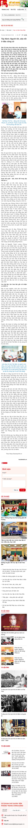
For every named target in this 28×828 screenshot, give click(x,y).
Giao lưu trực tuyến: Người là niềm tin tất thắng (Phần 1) (19, 660)
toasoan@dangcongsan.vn (16, 824)
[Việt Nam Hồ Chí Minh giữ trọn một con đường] (14, 622)
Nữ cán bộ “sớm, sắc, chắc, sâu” (11, 584)
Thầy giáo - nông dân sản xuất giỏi (12, 597)
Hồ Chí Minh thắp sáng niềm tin (19, 638)
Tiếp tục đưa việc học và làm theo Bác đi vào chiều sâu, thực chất (13, 541)
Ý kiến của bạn (7, 479)
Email (4, 472)
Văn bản (8, 30)
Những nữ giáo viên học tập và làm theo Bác (13, 563)
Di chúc (2, 30)
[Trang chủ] (14, 3)
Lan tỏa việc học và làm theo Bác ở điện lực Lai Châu (14, 580)
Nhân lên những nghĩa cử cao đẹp (12, 576)
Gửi (23, 490)
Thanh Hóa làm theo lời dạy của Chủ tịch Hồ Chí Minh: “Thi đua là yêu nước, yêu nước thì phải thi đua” (14, 571)
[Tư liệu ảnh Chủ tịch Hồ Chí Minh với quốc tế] (14, 703)
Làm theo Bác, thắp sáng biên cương (13, 587)
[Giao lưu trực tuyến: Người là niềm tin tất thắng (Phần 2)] (7, 651)
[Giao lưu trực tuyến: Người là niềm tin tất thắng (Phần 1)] (7, 661)
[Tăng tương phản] (24, 35)
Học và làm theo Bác (19, 30)
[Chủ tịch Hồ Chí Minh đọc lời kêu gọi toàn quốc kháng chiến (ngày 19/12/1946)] (6, 764)
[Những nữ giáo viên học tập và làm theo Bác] (14, 552)
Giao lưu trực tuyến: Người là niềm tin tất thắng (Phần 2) (19, 650)
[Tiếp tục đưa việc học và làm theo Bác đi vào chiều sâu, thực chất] (14, 530)
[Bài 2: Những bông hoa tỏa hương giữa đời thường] (14, 508)
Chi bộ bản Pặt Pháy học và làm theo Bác (13, 606)
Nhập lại (16, 490)
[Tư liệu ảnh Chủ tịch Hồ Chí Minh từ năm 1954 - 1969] (14, 728)
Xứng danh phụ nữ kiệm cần (10, 591)
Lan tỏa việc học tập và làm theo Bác (13, 594)
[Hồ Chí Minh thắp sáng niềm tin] (7, 640)
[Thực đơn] (25, 9)
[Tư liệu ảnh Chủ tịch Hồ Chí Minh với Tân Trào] (14, 679)
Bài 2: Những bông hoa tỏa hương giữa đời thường (13, 518)
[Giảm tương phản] (26, 35)
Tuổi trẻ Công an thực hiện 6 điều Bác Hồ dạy (13, 601)
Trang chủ (5, 9)
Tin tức (13, 9)
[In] (22, 35)
